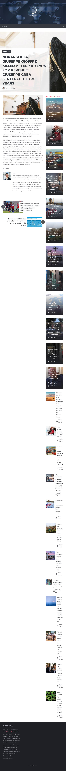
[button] (64, 26)
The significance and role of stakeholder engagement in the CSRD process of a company (54, 182)
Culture (6, 51)
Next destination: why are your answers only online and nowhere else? (54, 257)
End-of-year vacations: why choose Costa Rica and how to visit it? (54, 233)
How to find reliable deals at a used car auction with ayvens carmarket (60, 455)
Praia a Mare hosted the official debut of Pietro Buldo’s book (54, 305)
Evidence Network (11, 732)
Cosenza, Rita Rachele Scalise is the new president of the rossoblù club (59, 673)
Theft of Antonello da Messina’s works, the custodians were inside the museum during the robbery (54, 327)
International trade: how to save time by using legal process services (54, 209)
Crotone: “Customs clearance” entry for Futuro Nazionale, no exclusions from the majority (54, 376)
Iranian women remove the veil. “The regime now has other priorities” (54, 354)
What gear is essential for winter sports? (53, 138)
